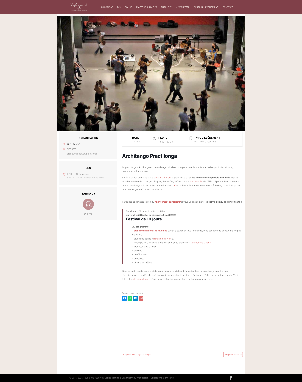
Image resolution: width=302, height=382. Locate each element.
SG (174, 185)
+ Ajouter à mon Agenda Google (137, 354)
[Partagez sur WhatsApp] (130, 298)
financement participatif (168, 201)
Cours (128, 7)
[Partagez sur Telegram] (135, 298)
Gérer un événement (206, 7)
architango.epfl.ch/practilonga (82, 153)
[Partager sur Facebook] (124, 298)
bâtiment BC (196, 181)
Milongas (107, 7)
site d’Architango (162, 177)
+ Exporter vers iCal (233, 354)
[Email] (141, 298)
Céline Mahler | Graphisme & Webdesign (126, 377)
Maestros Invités (146, 7)
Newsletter (183, 7)
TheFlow (166, 7)
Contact (228, 7)
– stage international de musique (149, 230)
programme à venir (162, 238)
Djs (119, 7)
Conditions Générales (162, 377)
